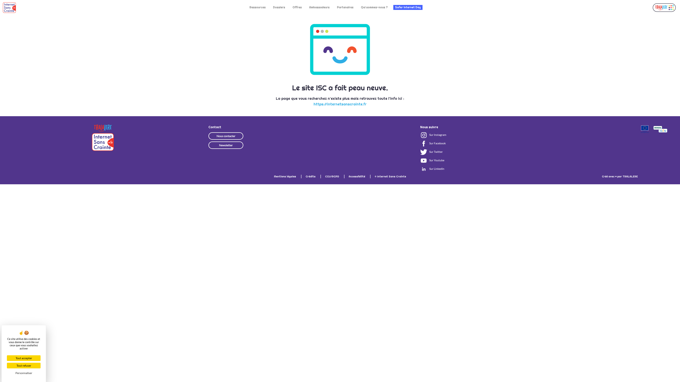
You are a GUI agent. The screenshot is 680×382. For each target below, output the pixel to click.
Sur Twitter (436, 151)
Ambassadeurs (319, 7)
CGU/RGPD (332, 176)
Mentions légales (285, 176)
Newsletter (226, 145)
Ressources (258, 7)
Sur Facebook (437, 143)
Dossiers (279, 7)
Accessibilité (357, 176)
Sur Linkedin (436, 168)
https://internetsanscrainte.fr (340, 104)
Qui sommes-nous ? (374, 7)
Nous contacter (226, 136)
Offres (297, 7)
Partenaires (345, 7)
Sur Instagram (437, 134)
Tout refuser (23, 365)
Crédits (311, 176)
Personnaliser (23, 373)
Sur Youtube (436, 160)
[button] (664, 7)
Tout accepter (24, 358)
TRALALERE (630, 176)
